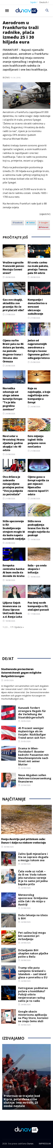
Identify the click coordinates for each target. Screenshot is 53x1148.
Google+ (44, 222)
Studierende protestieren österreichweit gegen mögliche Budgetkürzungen (21, 672)
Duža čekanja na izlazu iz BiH (33, 916)
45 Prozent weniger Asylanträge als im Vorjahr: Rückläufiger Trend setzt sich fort (32, 732)
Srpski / (33, 2)
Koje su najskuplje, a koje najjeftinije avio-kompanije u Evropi (39, 395)
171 (12, 627)
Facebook (18, 222)
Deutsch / (44, 2)
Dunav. (30, 1143)
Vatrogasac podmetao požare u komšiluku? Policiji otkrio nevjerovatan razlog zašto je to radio (33, 994)
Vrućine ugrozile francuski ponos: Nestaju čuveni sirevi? (13, 268)
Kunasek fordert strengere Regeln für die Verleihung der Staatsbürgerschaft (32, 712)
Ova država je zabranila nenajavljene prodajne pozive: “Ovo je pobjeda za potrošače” (13, 485)
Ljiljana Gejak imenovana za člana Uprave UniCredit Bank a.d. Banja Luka (12, 609)
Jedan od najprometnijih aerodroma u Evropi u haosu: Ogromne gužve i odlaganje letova (39, 349)
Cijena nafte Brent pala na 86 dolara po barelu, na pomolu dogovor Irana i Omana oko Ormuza (14, 351)
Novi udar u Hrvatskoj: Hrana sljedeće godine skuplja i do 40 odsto (13, 443)
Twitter (31, 222)
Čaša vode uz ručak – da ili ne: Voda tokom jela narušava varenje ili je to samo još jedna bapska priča (33, 878)
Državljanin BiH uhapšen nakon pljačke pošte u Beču (33, 953)
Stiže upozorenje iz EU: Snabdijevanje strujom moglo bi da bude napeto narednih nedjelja (14, 529)
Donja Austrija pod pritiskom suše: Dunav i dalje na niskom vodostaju (23, 840)
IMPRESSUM (45, 1143)
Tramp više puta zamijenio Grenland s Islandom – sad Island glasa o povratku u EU (32, 972)
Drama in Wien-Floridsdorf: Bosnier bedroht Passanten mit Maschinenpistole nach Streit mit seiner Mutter (33, 756)
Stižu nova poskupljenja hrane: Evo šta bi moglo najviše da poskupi (39, 528)
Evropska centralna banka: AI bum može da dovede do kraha (14, 571)
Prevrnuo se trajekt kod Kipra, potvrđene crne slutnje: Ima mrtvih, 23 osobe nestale (22, 1101)
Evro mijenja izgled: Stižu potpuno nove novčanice (36, 441)
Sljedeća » (19, 627)
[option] (26, 1077)
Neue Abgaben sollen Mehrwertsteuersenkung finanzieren (34, 778)
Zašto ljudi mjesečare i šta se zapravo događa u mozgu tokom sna (33, 857)
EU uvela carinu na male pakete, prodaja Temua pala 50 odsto (38, 268)
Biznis (6, 77)
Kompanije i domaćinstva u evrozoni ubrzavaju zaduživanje (37, 306)
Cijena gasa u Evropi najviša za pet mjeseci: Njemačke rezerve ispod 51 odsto (38, 485)
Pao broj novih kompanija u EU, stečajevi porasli (38, 606)
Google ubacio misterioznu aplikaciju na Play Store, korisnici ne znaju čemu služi (33, 1016)
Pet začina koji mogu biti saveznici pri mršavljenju (32, 936)
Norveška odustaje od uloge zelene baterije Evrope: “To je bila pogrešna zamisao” (12, 399)
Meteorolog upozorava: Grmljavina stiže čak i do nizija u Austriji (33, 899)
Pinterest (44, 227)
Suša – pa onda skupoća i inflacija (37, 569)
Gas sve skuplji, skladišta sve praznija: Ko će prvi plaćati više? (13, 305)
